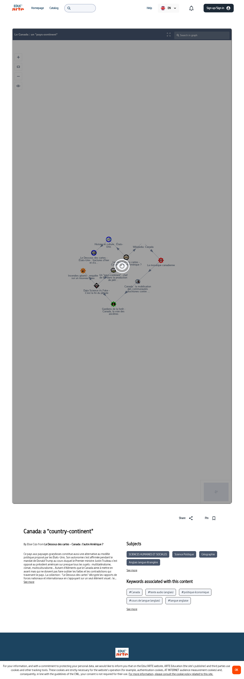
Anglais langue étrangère (143, 562)
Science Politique (184, 554)
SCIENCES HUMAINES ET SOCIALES (148, 554)
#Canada (134, 592)
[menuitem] (18, 8)
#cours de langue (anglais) (144, 600)
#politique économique (195, 592)
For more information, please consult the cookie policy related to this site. (171, 674)
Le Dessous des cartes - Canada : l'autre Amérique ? (73, 544)
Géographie (208, 554)
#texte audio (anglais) (160, 592)
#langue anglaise (178, 600)
